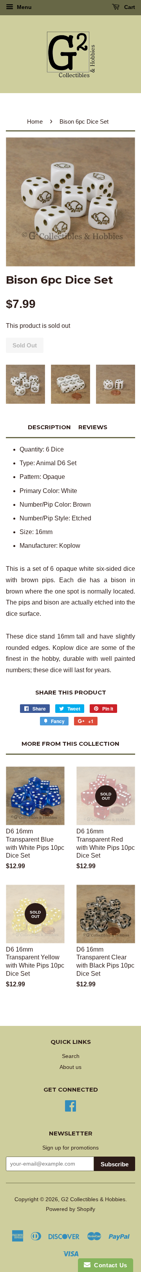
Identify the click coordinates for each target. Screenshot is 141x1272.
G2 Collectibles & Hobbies (93, 1199)
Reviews (92, 427)
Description (49, 427)
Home (35, 121)
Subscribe (114, 1164)
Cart (129, 7)
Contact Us (108, 1265)
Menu (23, 7)
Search (71, 1056)
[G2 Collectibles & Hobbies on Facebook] (70, 1105)
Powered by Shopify (70, 1209)
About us (70, 1067)
